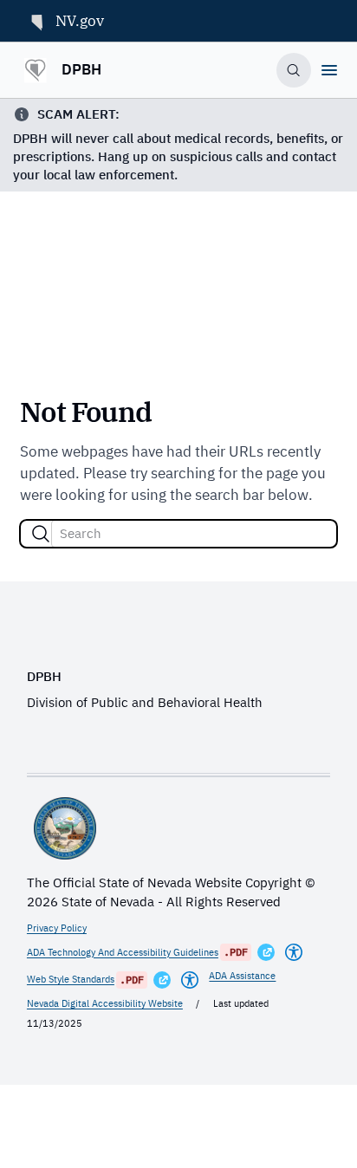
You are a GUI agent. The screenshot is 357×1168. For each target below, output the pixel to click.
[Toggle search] (294, 70)
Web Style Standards (70, 979)
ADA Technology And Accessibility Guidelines (122, 952)
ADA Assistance (242, 976)
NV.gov (79, 20)
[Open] (329, 70)
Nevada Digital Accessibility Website (105, 1003)
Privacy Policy (57, 928)
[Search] (40, 533)
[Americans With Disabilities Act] (293, 952)
